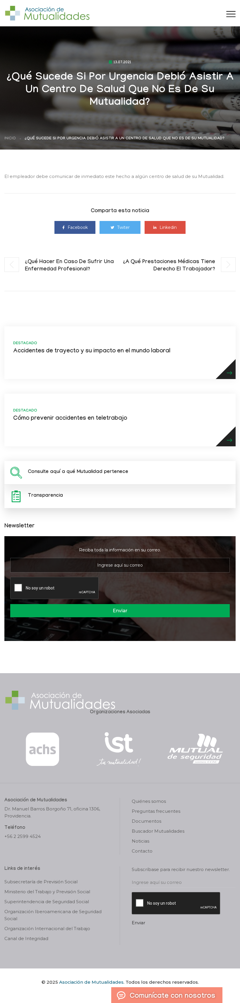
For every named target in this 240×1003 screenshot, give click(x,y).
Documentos (146, 821)
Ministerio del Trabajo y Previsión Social (47, 891)
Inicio (10, 138)
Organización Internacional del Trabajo (47, 928)
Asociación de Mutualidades (91, 982)
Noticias (140, 841)
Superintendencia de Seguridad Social (46, 901)
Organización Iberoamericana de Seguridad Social (53, 915)
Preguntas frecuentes (156, 811)
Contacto (142, 851)
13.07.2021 (122, 63)
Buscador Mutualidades (158, 831)
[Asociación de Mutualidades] (47, 13)
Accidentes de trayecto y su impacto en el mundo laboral (91, 351)
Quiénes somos (149, 801)
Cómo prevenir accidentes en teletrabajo (70, 418)
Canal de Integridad (26, 938)
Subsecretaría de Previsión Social (41, 881)
